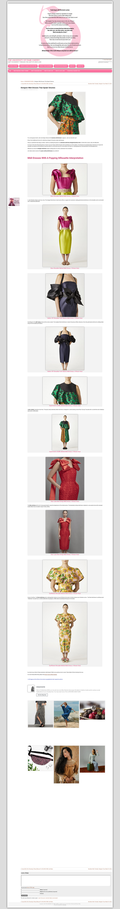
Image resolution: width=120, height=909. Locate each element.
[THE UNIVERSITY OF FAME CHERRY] (60, 30)
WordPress (60, 904)
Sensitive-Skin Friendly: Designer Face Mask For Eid (99, 83)
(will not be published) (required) (48, 891)
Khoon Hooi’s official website (51, 674)
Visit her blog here (42, 694)
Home (22, 81)
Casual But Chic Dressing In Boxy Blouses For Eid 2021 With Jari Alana (37, 83)
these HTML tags (30, 887)
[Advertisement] (60, 76)
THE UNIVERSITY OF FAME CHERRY (24, 60)
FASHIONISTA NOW (29, 81)
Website (42, 893)
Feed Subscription (108, 59)
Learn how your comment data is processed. (48, 898)
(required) (43, 889)
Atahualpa (64, 904)
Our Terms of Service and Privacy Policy (73, 903)
